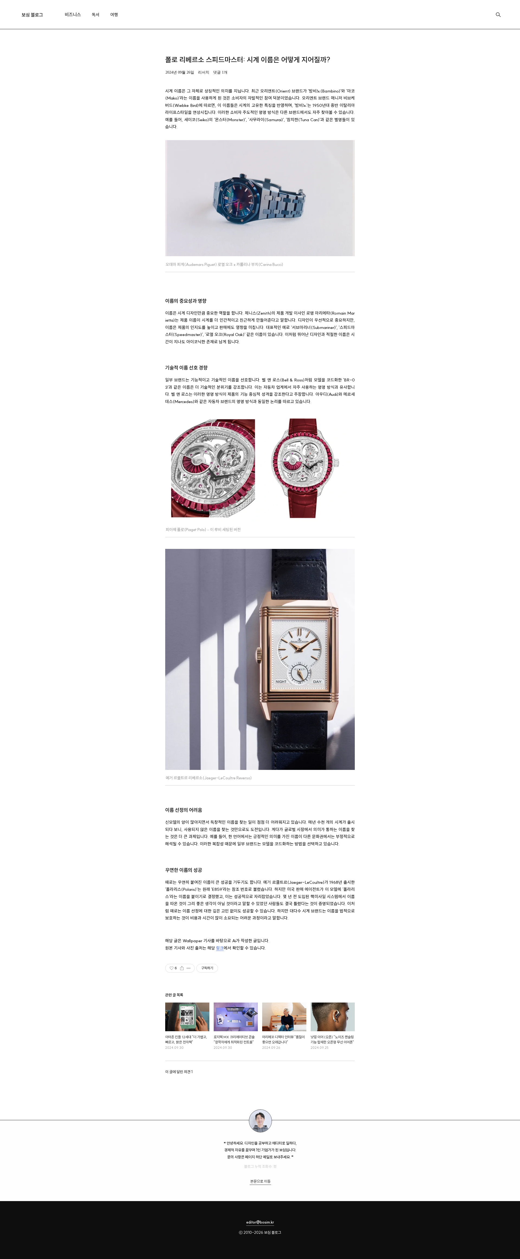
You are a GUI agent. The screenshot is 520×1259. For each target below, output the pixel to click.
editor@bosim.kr (260, 1222)
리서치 (203, 72)
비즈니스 (73, 14)
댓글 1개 (220, 72)
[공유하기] (181, 968)
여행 (114, 14)
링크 (220, 948)
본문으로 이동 (260, 1181)
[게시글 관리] (188, 968)
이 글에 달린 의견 (179, 1071)
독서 (95, 14)
